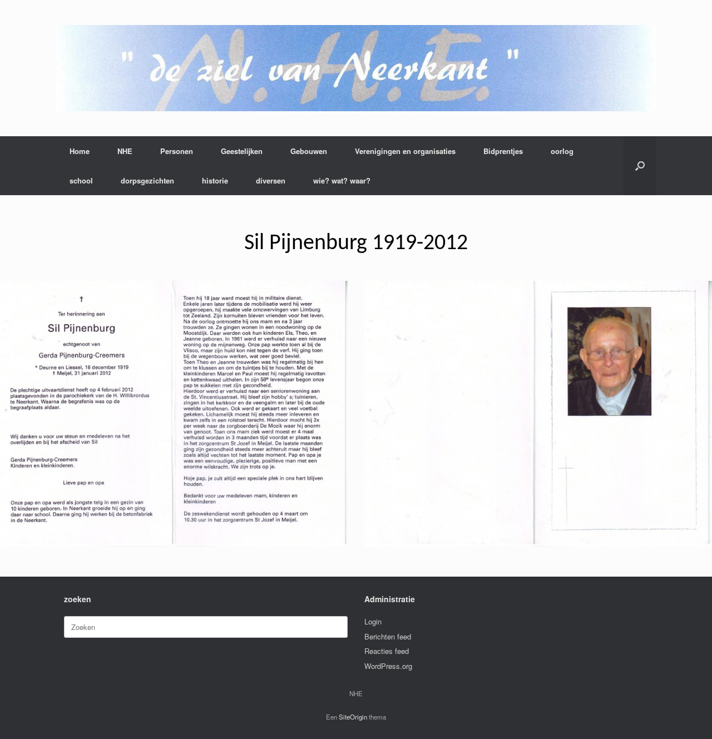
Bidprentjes (503, 151)
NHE (124, 151)
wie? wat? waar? (341, 180)
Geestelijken (242, 151)
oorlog (562, 151)
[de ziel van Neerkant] (356, 68)
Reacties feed (386, 651)
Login (373, 621)
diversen (270, 180)
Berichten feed (387, 636)
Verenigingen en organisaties (405, 151)
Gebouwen (308, 151)
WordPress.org (388, 666)
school (81, 180)
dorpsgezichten (147, 180)
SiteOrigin (353, 716)
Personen (176, 151)
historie (215, 180)
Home (80, 151)
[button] (640, 165)
